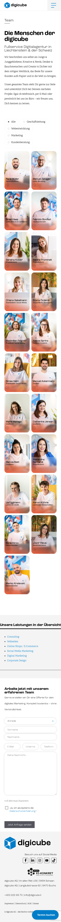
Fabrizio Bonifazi (42, 219)
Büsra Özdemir (41, 300)
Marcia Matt (12, 462)
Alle (13, 122)
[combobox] (30, 722)
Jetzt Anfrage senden (20, 824)
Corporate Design (16, 660)
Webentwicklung (20, 128)
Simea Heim (12, 381)
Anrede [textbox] (11, 721)
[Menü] (51, 5)
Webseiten (12, 641)
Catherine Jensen (43, 422)
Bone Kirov (12, 543)
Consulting (13, 636)
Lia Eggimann (13, 502)
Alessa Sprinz (40, 341)
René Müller (12, 179)
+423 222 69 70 (13, 895)
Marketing (17, 135)
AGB (29, 903)
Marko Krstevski (15, 583)
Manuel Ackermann (44, 381)
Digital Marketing (17, 655)
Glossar (36, 903)
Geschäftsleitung (36, 122)
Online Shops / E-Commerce (22, 646)
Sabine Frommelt (42, 260)
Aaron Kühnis (41, 502)
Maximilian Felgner (16, 341)
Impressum (9, 903)
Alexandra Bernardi (38, 460)
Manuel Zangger (42, 179)
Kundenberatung (20, 142)
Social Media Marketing (20, 651)
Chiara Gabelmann (16, 300)
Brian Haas (12, 219)
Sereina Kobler (14, 260)
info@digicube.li (32, 895)
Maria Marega (13, 422)
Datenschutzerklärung (22, 811)
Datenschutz (21, 903)
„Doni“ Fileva (39, 543)
